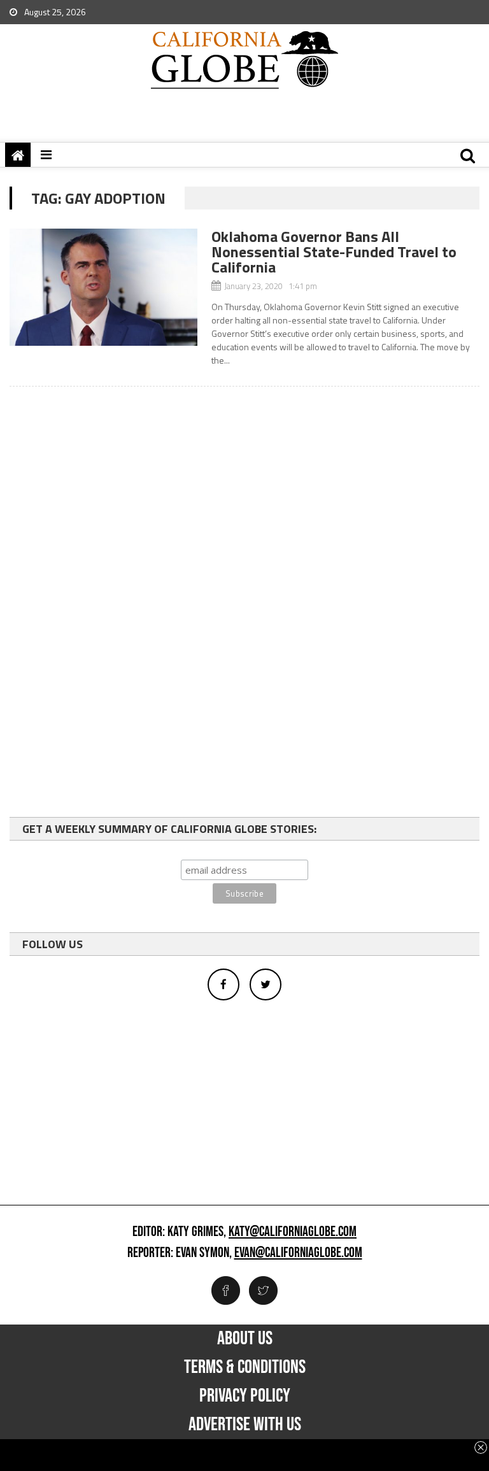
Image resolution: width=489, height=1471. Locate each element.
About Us (245, 1338)
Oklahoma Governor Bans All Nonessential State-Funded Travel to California (334, 251)
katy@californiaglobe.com (293, 1232)
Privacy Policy (244, 1395)
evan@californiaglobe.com (298, 1253)
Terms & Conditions (245, 1367)
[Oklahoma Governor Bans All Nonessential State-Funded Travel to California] (103, 287)
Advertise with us (244, 1424)
